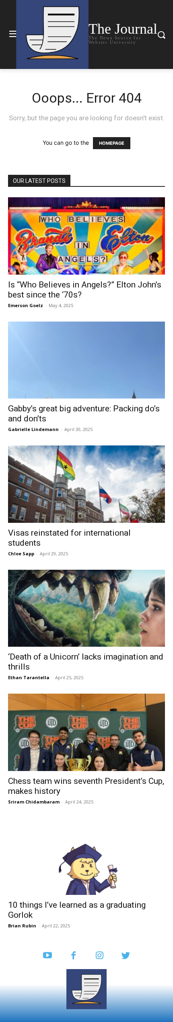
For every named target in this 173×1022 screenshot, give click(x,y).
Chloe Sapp (21, 553)
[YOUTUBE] (47, 956)
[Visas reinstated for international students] (86, 484)
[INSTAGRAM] (100, 956)
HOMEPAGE (111, 143)
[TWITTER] (126, 956)
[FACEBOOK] (73, 956)
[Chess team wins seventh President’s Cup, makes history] (86, 732)
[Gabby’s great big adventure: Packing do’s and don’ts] (86, 360)
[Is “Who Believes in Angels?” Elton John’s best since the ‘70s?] (86, 236)
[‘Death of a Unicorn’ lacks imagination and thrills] (86, 608)
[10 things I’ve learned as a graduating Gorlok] (86, 856)
